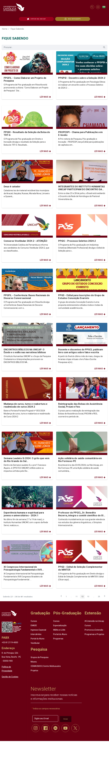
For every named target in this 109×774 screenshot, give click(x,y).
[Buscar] (104, 47)
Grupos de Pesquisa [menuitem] (39, 657)
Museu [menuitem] (34, 662)
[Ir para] (9, 613)
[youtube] (65, 728)
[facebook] (46, 728)
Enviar (65, 719)
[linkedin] (55, 728)
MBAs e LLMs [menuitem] (59, 630)
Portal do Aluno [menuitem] (37, 638)
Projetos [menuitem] (34, 670)
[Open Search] (92, 7)
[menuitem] (36, 19)
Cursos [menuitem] (34, 621)
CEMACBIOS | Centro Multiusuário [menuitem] (46, 666)
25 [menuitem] (99, 597)
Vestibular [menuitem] (35, 643)
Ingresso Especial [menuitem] (38, 630)
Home (4, 29)
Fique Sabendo (17, 29)
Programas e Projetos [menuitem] (94, 634)
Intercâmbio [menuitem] (36, 634)
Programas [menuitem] (58, 638)
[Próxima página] (104, 597)
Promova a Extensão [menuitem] (94, 630)
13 (89, 597)
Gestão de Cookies (10, 677)
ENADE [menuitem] (34, 625)
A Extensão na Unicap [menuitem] (94, 621)
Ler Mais (44, 97)
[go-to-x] (45, 7)
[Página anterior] (61, 597)
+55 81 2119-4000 (10, 642)
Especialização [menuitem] (60, 625)
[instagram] (36, 728)
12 (83, 597)
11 (77, 597)
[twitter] (75, 728)
